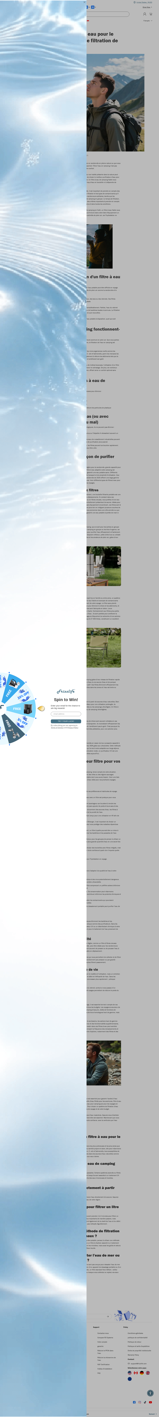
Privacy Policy (72, 728)
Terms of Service (57, 728)
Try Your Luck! (66, 721)
